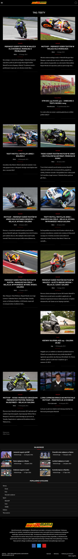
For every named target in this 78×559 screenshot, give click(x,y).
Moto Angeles (72, 556)
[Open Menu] (2, 3)
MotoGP (7, 501)
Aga (52, 346)
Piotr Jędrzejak (52, 403)
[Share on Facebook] (19, 72)
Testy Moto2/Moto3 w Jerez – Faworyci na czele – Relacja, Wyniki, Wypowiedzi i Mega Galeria (58, 219)
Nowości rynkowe (10, 495)
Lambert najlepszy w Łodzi (60, 461)
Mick (15, 54)
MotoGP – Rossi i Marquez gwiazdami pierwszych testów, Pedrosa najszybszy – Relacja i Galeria (20, 400)
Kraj (6, 492)
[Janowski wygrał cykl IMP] (6, 454)
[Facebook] (34, 546)
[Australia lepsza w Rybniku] (45, 472)
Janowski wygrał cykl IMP (21, 452)
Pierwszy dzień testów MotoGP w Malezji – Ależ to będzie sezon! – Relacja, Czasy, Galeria (58, 282)
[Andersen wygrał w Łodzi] (6, 472)
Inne (6, 504)
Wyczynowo (6, 513)
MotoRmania (51, 106)
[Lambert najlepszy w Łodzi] (45, 463)
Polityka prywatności (67, 554)
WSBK (6, 507)
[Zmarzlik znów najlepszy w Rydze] (45, 454)
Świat (6, 489)
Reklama (56, 554)
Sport (4, 498)
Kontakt (49, 554)
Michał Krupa (17, 455)
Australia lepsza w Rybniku (60, 470)
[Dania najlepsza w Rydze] (6, 463)
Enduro (5, 510)
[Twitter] (39, 546)
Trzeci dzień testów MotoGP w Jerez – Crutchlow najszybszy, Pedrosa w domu (58, 156)
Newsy (5, 486)
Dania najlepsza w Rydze (21, 461)
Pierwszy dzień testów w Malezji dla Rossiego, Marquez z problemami (20, 49)
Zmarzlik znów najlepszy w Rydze (62, 452)
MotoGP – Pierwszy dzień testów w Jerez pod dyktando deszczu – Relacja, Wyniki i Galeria (20, 219)
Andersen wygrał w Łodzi (21, 470)
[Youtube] (44, 546)
